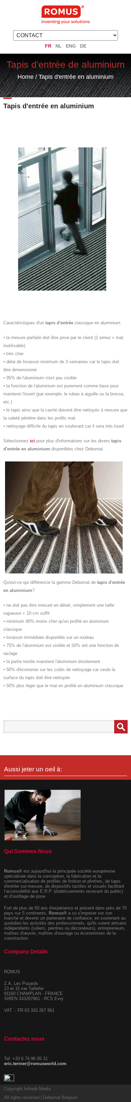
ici (32, 440)
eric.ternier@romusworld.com (35, 1063)
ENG (71, 46)
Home (25, 76)
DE (83, 46)
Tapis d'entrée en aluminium (76, 76)
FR (48, 46)
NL (58, 46)
